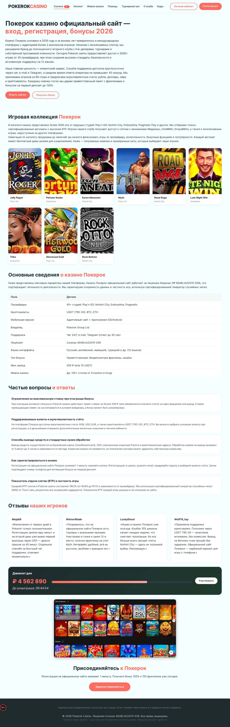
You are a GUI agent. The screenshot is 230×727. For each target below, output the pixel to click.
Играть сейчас (17, 94)
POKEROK (27, 6)
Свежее (61, 6)
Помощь (113, 6)
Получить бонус (45, 95)
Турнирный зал (131, 6)
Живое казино (95, 6)
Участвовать (206, 580)
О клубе (148, 6)
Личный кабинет (184, 6)
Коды (160, 6)
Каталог (78, 6)
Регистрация (210, 6)
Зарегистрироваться (109, 686)
